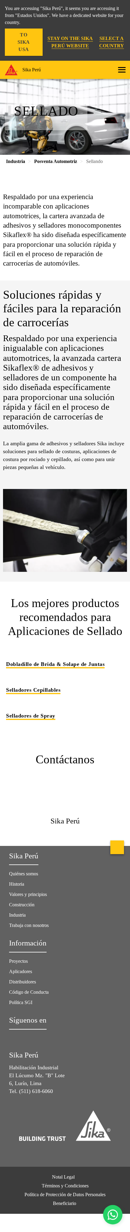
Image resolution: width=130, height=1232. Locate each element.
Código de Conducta (29, 992)
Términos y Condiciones (65, 1185)
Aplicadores (20, 971)
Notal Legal (63, 1176)
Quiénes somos (23, 873)
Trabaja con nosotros (29, 925)
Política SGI (20, 1002)
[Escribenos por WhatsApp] (112, 1214)
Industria (17, 915)
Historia (16, 884)
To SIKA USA (24, 42)
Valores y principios (28, 894)
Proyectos (18, 961)
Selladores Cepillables (33, 690)
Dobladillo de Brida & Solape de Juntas (55, 664)
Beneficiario (65, 1203)
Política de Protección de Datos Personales (65, 1194)
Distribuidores (22, 981)
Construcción (21, 904)
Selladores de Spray (30, 716)
